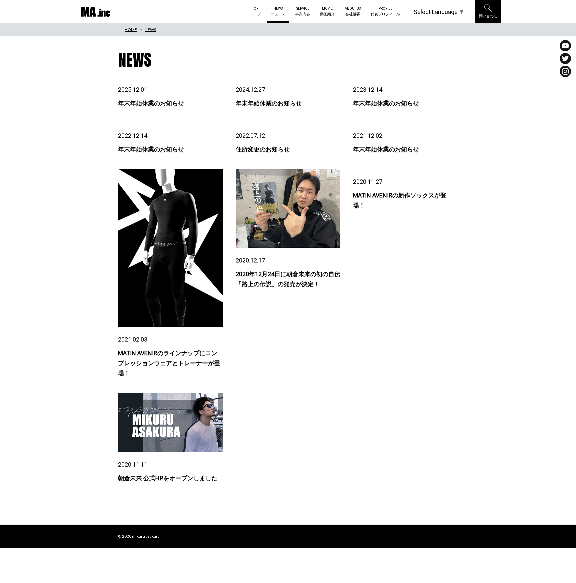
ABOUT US (353, 12)
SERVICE (302, 12)
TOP (255, 12)
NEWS (278, 12)
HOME (131, 29)
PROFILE (385, 12)
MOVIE (327, 12)
